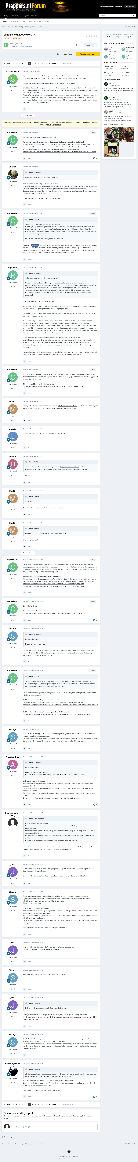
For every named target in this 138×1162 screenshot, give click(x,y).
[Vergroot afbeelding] (53, 301)
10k (13, 286)
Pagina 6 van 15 (68, 63)
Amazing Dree (12, 757)
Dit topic (126, 15)
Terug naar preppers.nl (29, 16)
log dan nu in (63, 1116)
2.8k (13, 185)
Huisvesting (28, 46)
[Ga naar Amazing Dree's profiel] (13, 764)
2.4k (13, 775)
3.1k (13, 1082)
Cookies (75, 1156)
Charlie (12, 167)
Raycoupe (12, 267)
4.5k (13, 151)
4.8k (13, 883)
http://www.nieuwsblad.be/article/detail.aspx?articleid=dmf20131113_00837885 (50, 83)
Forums (4, 21)
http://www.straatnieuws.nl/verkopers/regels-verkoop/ (46, 927)
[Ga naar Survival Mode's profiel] (13, 79)
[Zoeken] (134, 15)
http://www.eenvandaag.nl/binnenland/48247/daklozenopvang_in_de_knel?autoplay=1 (54, 586)
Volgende (52, 63)
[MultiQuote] (24, 109)
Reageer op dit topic (87, 54)
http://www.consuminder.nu (67, 406)
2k (14, 475)
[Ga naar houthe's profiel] (13, 464)
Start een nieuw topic (64, 54)
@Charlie (35, 245)
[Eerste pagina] (4, 63)
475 (13, 420)
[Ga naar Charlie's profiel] (13, 174)
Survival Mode (12, 71)
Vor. (9, 63)
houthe (12, 456)
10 (42, 63)
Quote (30, 109)
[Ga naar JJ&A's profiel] (106, 49)
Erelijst (47, 21)
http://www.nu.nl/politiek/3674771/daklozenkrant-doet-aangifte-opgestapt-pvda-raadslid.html (56, 714)
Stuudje (12, 629)
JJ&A (111, 47)
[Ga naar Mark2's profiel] (13, 409)
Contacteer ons (65, 1156)
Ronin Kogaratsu (12, 1063)
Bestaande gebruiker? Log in (110, 6)
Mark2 (12, 401)
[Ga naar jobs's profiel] (13, 872)
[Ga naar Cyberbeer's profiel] (6, 45)
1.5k (13, 448)
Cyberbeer (18, 44)
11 (45, 63)
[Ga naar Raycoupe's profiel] (13, 275)
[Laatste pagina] (58, 63)
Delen (79, 45)
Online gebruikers (35, 21)
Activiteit (15, 16)
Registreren (130, 6)
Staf (23, 21)
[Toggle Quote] (26, 172)
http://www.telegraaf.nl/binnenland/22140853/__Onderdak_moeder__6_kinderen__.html (53, 386)
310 (13, 90)
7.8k (13, 647)
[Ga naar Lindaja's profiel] (13, 436)
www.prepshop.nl (54, 125)
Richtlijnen (14, 21)
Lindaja (12, 429)
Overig (6, 16)
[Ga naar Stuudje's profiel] (13, 636)
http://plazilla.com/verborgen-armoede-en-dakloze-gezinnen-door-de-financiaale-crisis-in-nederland (59, 152)
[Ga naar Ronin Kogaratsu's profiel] (13, 1071)
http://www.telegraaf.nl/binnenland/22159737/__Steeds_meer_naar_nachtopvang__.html (53, 584)
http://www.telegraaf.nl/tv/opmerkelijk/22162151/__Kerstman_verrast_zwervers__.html (52, 613)
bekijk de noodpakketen (36, 122)
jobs (12, 864)
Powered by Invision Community (69, 1159)
